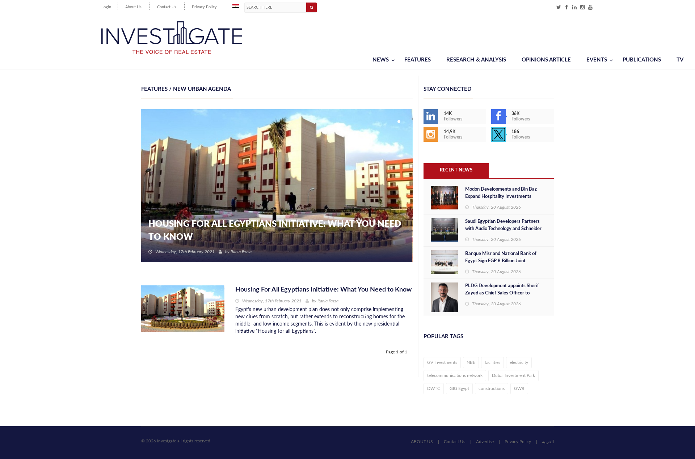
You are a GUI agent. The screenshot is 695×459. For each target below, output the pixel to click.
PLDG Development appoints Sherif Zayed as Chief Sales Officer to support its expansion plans (502, 293)
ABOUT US (422, 441)
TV (680, 60)
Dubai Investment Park (513, 375)
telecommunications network (455, 375)
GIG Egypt (459, 388)
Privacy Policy (204, 7)
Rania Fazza (241, 252)
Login (106, 7)
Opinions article (546, 60)
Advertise (485, 441)
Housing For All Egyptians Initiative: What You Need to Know (274, 231)
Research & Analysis (476, 60)
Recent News (456, 170)
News (380, 60)
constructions (492, 388)
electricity (519, 362)
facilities (492, 362)
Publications (642, 60)
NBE (471, 362)
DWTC (433, 388)
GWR (519, 388)
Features (417, 60)
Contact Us (166, 7)
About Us (133, 7)
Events (596, 60)
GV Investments (442, 362)
